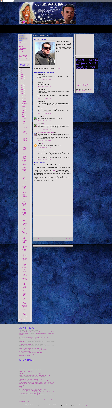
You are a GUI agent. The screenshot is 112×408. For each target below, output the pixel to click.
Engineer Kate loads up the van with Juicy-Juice (24, 198)
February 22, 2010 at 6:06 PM (44, 140)
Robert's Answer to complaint (23, 49)
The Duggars (37, 391)
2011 (22, 91)
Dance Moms (43, 391)
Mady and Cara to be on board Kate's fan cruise (31, 352)
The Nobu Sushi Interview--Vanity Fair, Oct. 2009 (31, 379)
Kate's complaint (23, 42)
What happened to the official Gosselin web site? (24, 149)
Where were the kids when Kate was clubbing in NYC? (24, 262)
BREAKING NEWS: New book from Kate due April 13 (24, 253)
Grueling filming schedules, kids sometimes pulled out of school (34, 337)
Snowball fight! (24, 219)
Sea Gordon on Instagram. (83, 90)
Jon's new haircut (40, 39)
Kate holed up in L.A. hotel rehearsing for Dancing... (24, 124)
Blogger (86, 405)
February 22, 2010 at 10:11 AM (44, 86)
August (23, 106)
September (24, 103)
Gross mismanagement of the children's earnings (31, 338)
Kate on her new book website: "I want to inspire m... (24, 244)
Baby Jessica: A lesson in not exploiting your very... (24, 235)
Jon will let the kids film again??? (24, 288)
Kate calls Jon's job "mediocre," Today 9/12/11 (30, 369)
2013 (22, 87)
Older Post (69, 239)
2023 (22, 68)
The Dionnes (49, 391)
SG (38, 143)
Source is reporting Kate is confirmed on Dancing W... (24, 140)
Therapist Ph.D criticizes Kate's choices (29, 387)
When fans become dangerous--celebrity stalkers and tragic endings (35, 375)
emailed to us (55, 170)
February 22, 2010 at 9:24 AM (44, 79)
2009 (22, 319)
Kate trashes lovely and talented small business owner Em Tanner (35, 394)
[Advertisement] (47, 28)
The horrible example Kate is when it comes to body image (34, 389)
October (24, 101)
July (23, 108)
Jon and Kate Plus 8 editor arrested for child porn (31, 331)
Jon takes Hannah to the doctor (24, 157)
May (23, 112)
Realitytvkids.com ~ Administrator (45, 132)
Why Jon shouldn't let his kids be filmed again (24, 281)
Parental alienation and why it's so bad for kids (30, 378)
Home (53, 239)
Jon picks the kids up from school (24, 162)
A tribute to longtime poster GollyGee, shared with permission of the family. (84, 86)
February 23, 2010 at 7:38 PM (44, 159)
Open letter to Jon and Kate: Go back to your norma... (24, 207)
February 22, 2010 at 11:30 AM (44, 129)
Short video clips (24, 341)
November (24, 98)
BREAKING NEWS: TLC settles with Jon (24, 215)
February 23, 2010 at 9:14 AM (44, 147)
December (24, 95)
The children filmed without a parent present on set (31, 348)
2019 (22, 76)
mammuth (76, 405)
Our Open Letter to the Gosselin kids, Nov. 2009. (31, 373)
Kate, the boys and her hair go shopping (24, 312)
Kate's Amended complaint (22, 52)
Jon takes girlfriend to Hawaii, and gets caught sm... (24, 226)
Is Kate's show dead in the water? (24, 301)
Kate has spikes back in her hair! (24, 269)
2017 (22, 80)
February (24, 118)
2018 (22, 78)
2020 (22, 74)
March (23, 116)
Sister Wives (37, 393)
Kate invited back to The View (24, 294)
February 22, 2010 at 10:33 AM (44, 98)
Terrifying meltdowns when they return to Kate (30, 340)
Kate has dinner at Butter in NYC (24, 274)
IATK (38, 116)
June (23, 110)
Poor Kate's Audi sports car (26, 371)
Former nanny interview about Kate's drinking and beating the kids (34, 380)
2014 (22, 85)
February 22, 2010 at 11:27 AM (44, 120)
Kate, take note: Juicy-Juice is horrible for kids (24, 189)
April (23, 114)
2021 (22, 72)
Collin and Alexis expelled (25, 344)
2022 (22, 70)
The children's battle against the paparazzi (29, 336)
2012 (22, 89)
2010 (22, 93)
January (24, 316)
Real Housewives (29, 393)
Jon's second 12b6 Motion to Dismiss (23, 56)
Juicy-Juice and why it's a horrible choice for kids (31, 390)
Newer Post (37, 239)
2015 (22, 84)
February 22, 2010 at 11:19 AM (44, 113)
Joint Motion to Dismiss (24, 58)
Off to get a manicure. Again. (24, 306)
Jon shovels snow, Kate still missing (24, 133)
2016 (22, 82)
